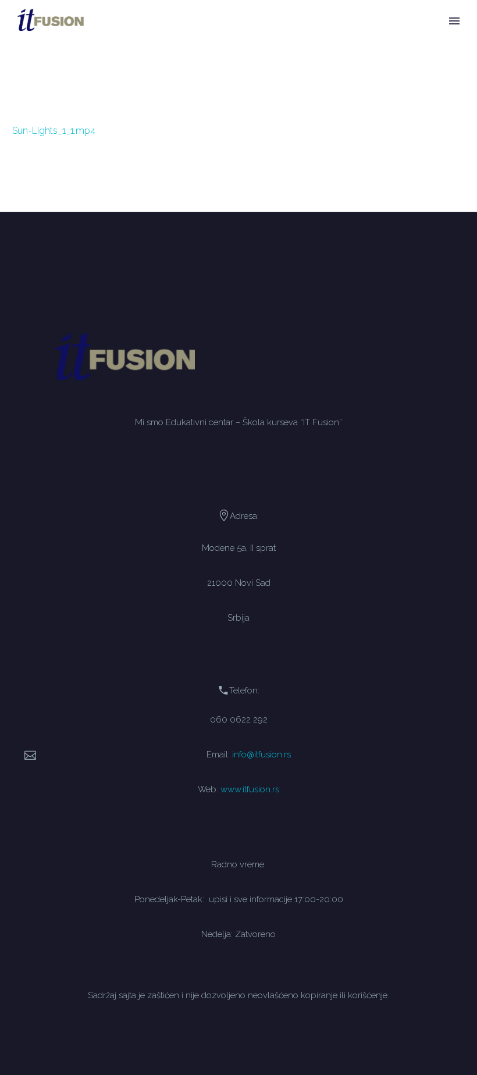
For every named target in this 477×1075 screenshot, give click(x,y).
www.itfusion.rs (249, 789)
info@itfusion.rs (261, 754)
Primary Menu (454, 21)
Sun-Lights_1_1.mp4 (53, 130)
